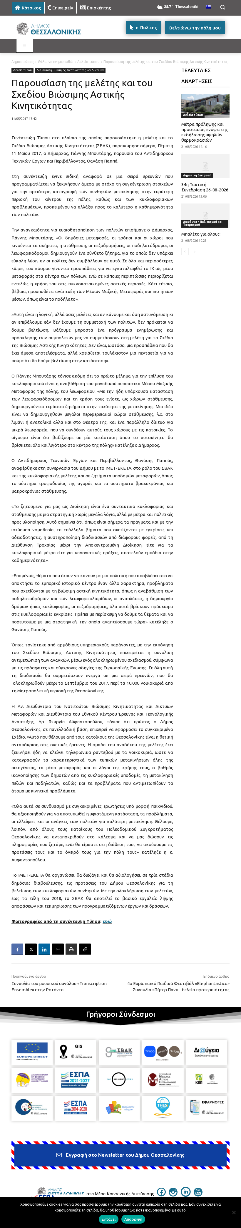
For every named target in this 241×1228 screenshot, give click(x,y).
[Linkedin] (44, 949)
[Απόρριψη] (234, 1212)
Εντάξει (109, 1219)
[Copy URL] (85, 949)
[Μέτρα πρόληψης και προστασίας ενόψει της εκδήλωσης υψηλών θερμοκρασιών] (205, 106)
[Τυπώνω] (71, 949)
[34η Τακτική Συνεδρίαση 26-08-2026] (205, 166)
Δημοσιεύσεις (22, 62)
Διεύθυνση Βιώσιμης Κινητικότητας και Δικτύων (70, 70)
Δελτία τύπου (88, 62)
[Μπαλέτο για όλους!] (205, 215)
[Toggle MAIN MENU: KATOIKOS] (24, 46)
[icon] (161, 1194)
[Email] (58, 949)
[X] (31, 949)
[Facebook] (17, 949)
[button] (222, 7)
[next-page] (194, 251)
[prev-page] (185, 251)
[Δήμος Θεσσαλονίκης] (51, 29)
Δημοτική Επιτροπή (197, 175)
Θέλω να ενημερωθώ (55, 62)
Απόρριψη (133, 1219)
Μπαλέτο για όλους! (200, 233)
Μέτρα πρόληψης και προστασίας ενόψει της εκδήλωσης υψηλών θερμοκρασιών (204, 132)
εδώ (107, 921)
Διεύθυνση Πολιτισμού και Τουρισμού (202, 223)
